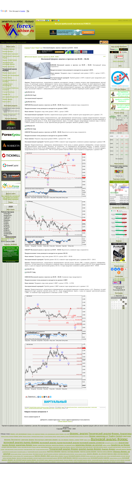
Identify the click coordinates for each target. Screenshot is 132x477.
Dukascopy (7, 232)
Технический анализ (99, 433)
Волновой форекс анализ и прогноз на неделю (39, 407)
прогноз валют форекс (16, 454)
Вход (70, 421)
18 (125, 304)
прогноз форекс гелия (84, 458)
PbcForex (7, 227)
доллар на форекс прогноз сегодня (64, 461)
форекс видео (18, 436)
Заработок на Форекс (120, 445)
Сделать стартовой (21, 42)
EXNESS (7, 230)
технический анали (7, 456)
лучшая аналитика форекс (42, 449)
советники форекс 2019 (29, 449)
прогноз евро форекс (27, 454)
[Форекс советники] (119, 172)
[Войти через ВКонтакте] (115, 269)
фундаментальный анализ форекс (35, 408)
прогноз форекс (54, 452)
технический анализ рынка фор (100, 460)
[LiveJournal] (55, 20)
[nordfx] (123, 53)
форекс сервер (74, 440)
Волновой (66, 456)
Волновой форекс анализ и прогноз (79, 436)
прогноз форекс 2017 (18, 456)
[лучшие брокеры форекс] (11, 129)
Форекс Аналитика (121, 433)
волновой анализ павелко (100, 458)
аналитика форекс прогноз (67, 447)
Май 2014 (119, 296)
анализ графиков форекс (80, 462)
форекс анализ (79, 433)
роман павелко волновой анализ (53, 460)
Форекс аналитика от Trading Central (105, 436)
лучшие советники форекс (9, 447)
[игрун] (119, 58)
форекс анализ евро (91, 456)
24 (123, 306)
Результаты (5, 238)
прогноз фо (22, 462)
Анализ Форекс (58, 408)
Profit (63, 407)
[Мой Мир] (53, 20)
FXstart (6, 222)
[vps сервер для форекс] (79, 53)
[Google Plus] (57, 20)
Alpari (5, 235)
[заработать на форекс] (17, 39)
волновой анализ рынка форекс (84, 407)
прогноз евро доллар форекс (118, 454)
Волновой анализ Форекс (72, 407)
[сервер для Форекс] (11, 170)
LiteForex (7, 218)
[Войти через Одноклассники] (118, 272)
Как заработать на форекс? (11, 196)
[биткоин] (120, 87)
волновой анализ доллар (117, 456)
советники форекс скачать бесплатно (14, 449)
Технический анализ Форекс (49, 408)
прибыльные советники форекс (84, 447)
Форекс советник (36, 447)
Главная (3, 42)
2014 (32, 48)
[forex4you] (114, 50)
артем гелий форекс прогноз (67, 458)
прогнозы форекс (120, 461)
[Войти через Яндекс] (122, 269)
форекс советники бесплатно (24, 447)
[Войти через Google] (125, 269)
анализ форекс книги (32, 462)
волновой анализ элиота (111, 443)
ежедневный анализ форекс (95, 462)
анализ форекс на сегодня (97, 454)
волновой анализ (71, 442)
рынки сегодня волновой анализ (47, 458)
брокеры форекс (27, 436)
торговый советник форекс (114, 447)
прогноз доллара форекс (70, 452)
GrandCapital (8, 233)
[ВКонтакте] (46, 20)
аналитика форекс (24, 445)
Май (37, 48)
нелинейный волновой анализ (9, 451)
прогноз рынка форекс (88, 452)
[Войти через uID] (112, 269)
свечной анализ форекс (123, 449)
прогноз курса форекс (105, 451)
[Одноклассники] (50, 20)
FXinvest (6, 225)
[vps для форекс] (11, 139)
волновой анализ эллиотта (92, 443)
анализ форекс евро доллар (103, 456)
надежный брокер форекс (37, 436)
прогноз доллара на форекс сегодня (27, 458)
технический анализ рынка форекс (37, 451)
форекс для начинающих (18, 434)
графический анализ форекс (66, 454)
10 (123, 302)
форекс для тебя (64, 434)
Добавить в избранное (11, 42)
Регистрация (63, 421)
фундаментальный (38, 454)
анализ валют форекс (110, 462)
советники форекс (27, 440)
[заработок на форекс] (114, 53)
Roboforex (7, 220)
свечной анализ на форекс (51, 454)
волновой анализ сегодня (77, 456)
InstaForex (7, 217)
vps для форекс (63, 440)
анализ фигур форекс (56, 456)
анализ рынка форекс (90, 449)
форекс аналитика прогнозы (42, 445)
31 (41, 48)
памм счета (87, 440)
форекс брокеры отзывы (63, 436)
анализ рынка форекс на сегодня (33, 460)
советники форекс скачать (100, 447)
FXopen (6, 223)
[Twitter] (48, 20)
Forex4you (7, 213)
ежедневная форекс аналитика (50, 447)
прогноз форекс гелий (70, 460)
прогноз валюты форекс (80, 454)
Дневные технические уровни (10, 114)
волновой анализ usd (29, 456)
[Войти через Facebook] (118, 269)
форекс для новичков (33, 434)
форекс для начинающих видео (49, 434)
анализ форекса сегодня (116, 458)
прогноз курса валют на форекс (47, 462)
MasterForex (8, 215)
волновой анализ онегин (84, 460)
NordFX (6, 228)
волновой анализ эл (22, 451)
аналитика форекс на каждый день (63, 445)
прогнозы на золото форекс (117, 460)
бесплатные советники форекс (46, 440)
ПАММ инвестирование (10, 199)
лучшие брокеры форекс (50, 436)
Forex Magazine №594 (119, 262)
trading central (106, 445)
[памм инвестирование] (120, 109)
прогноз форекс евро (42, 456)
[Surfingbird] (59, 20)
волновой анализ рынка (51, 442)
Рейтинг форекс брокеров (7, 436)
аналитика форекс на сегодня (88, 445)
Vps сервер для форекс (11, 197)
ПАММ (81, 440)
